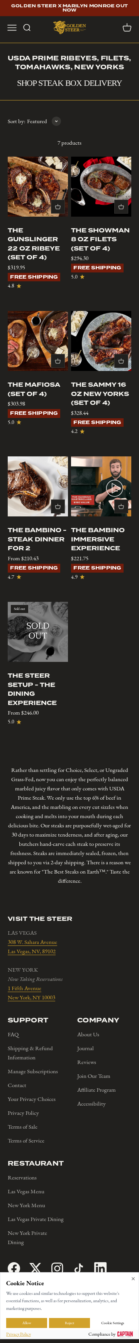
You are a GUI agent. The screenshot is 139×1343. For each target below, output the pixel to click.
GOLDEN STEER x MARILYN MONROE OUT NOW (69, 8)
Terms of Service (26, 1140)
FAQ (13, 1034)
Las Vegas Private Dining (36, 1219)
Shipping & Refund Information (30, 1052)
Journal (85, 1048)
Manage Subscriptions (33, 1071)
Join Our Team (93, 1076)
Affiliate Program (96, 1090)
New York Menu (26, 1205)
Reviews (86, 1062)
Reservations (22, 1177)
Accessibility (91, 1103)
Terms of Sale (22, 1127)
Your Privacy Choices (32, 1099)
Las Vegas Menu (26, 1191)
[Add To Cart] (58, 207)
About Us (88, 1034)
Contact (17, 1085)
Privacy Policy (23, 1113)
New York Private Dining (27, 1237)
